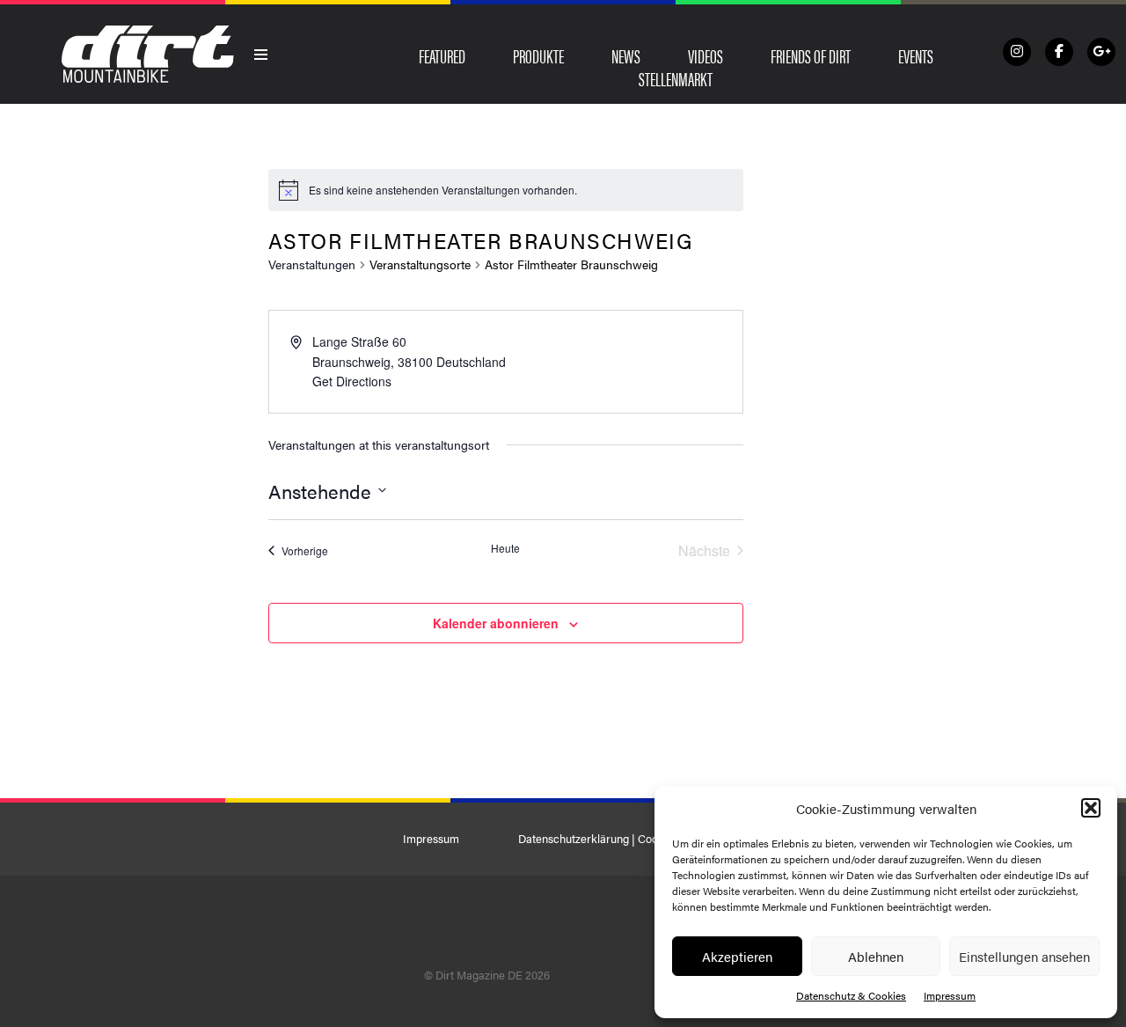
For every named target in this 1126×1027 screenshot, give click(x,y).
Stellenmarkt (676, 78)
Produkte (538, 55)
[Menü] (261, 54)
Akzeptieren (737, 956)
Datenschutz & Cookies (851, 995)
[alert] (443, 190)
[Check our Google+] (1101, 52)
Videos (705, 55)
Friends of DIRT (811, 55)
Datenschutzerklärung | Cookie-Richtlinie (620, 839)
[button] (1091, 808)
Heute (505, 548)
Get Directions (351, 381)
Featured (442, 55)
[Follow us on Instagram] (1017, 52)
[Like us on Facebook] (1059, 52)
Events (915, 55)
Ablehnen (875, 956)
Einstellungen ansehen (1024, 956)
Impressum (950, 995)
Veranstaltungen (311, 264)
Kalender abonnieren (496, 623)
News (625, 55)
